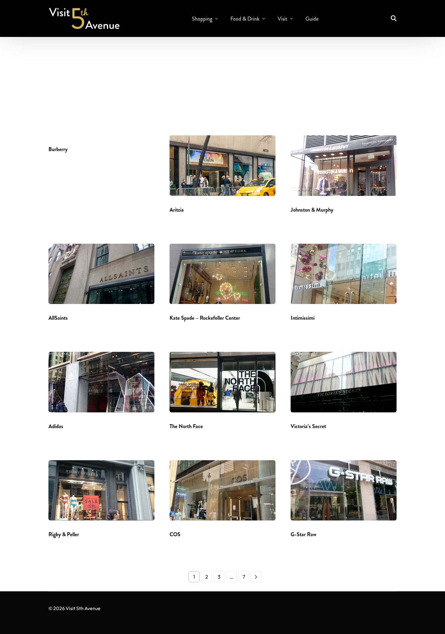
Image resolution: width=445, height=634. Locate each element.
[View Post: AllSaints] (101, 274)
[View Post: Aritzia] (222, 165)
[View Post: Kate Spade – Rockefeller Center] (222, 274)
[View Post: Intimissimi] (344, 274)
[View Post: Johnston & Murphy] (344, 165)
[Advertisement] (222, 83)
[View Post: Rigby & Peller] (101, 490)
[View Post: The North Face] (222, 382)
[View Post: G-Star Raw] (344, 490)
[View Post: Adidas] (101, 382)
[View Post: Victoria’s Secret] (344, 382)
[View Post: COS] (222, 490)
